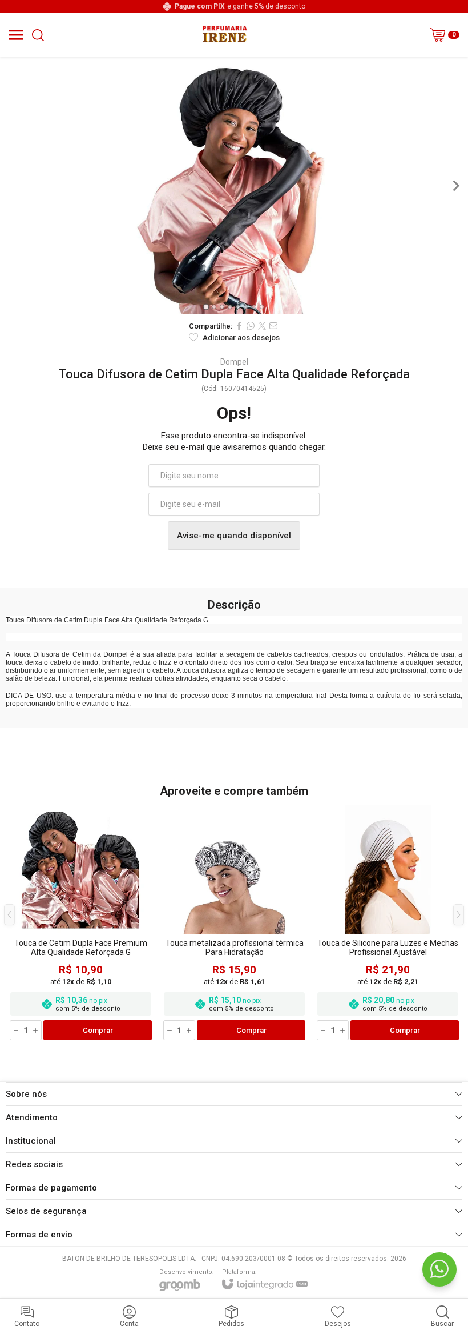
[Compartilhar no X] (262, 326)
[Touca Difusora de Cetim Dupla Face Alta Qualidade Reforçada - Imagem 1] (234, 185)
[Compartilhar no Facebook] (239, 326)
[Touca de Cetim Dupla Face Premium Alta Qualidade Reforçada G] (80, 923)
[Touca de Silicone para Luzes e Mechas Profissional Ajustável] (387, 923)
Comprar (98, 1030)
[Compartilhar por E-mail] (273, 326)
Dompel (234, 362)
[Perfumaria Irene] (224, 35)
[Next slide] (455, 186)
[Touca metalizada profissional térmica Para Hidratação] (234, 923)
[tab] (206, 306)
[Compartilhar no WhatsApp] (251, 326)
